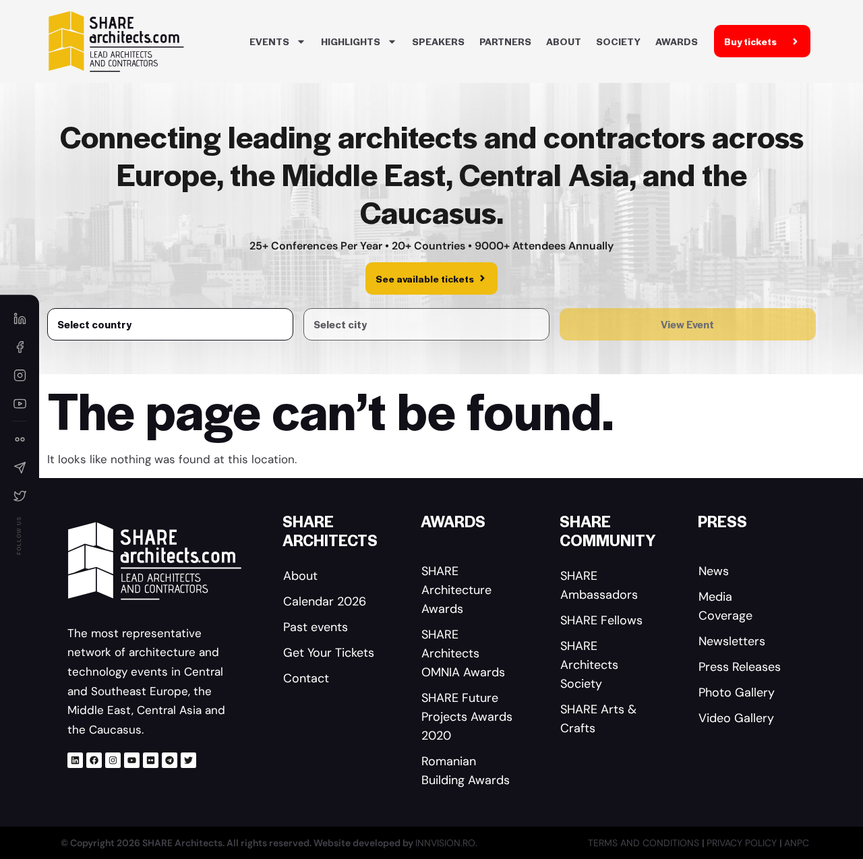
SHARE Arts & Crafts (598, 718)
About (563, 41)
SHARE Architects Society (589, 665)
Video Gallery (736, 718)
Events (269, 41)
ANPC (796, 843)
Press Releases (739, 667)
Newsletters (731, 641)
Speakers (438, 41)
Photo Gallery (736, 692)
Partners (505, 41)
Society (618, 41)
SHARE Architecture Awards (456, 590)
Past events (315, 627)
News (713, 571)
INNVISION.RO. (446, 843)
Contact (306, 678)
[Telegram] (169, 760)
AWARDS (676, 41)
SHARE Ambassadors (599, 585)
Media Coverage (725, 606)
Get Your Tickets (328, 653)
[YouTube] (19, 403)
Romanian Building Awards (465, 770)
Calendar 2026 (324, 601)
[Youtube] (132, 760)
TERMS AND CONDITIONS (645, 843)
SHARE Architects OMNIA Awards (463, 653)
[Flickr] (150, 760)
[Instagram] (113, 760)
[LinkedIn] (19, 318)
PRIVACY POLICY (743, 843)
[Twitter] (188, 760)
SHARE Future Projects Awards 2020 (466, 717)
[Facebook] (94, 760)
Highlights (350, 41)
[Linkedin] (75, 760)
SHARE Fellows (601, 620)
